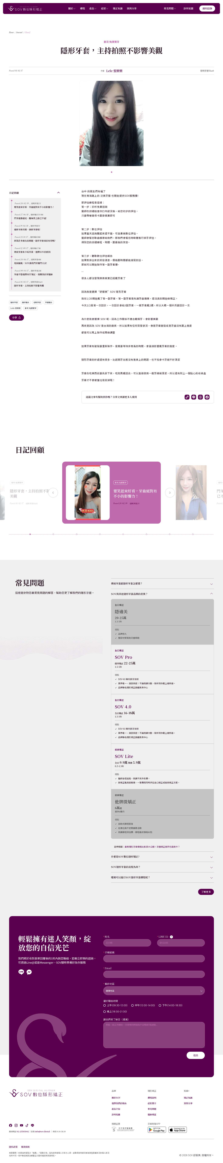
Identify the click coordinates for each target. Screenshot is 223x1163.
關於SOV (116, 1097)
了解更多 (206, 892)
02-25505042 (23, 1131)
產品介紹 (116, 1108)
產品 (91, 8)
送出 (195, 1055)
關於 (70, 8)
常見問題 (169, 8)
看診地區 (109, 984)
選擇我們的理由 (119, 1103)
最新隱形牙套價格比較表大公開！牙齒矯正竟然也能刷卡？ (152, 846)
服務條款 (25, 1146)
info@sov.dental (42, 1131)
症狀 (103, 8)
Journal (19, 32)
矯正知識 (118, 8)
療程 (82, 8)
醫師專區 (152, 1114)
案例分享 (132, 8)
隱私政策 (13, 1146)
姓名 (107, 936)
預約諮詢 (207, 8)
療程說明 (152, 1097)
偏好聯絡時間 (110, 1001)
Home (11, 32)
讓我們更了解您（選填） (116, 1019)
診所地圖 (188, 8)
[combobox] (154, 988)
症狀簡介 (152, 1103)
